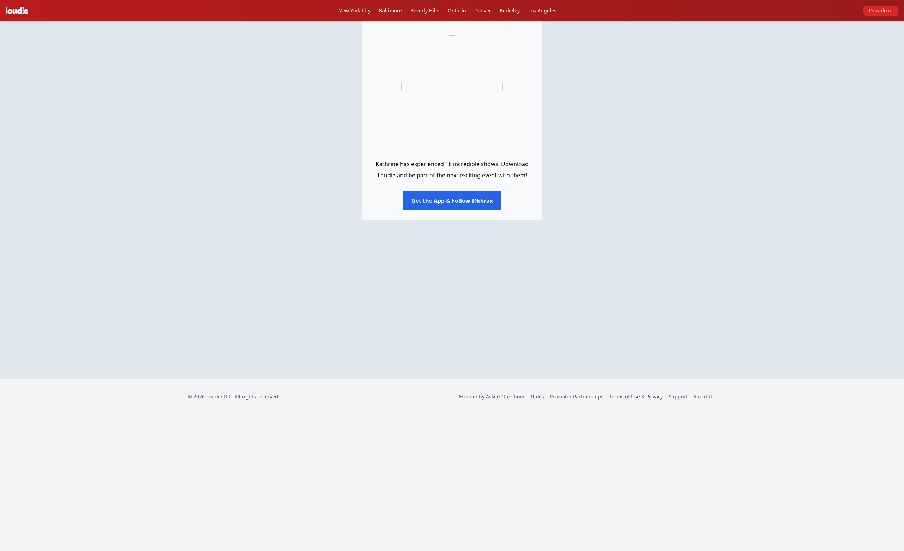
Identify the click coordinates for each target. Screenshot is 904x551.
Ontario (457, 10)
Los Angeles (542, 10)
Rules (537, 396)
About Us (704, 396)
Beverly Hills (424, 10)
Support (678, 396)
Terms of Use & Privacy (636, 396)
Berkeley (510, 10)
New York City (354, 10)
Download (881, 10)
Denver (482, 10)
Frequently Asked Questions (492, 396)
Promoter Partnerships (576, 396)
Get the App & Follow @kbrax (452, 201)
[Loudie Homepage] (18, 10)
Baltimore (390, 10)
